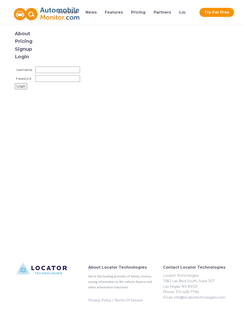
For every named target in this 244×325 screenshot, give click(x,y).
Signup (23, 49)
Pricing (138, 12)
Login (185, 12)
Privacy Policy (99, 300)
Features (114, 12)
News (91, 12)
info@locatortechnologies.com (199, 297)
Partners (162, 12)
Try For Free (216, 12)
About (22, 33)
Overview (67, 12)
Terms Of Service (128, 300)
